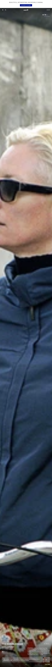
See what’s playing (26, 5)
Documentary (5, 649)
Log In (48, 9)
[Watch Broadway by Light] (46, 659)
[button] (2, 10)
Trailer (47, 643)
